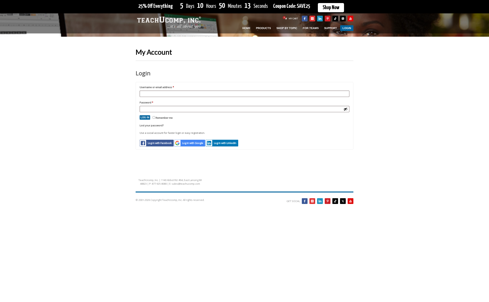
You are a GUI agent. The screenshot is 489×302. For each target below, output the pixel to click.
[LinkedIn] (320, 18)
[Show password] (345, 109)
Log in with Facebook (160, 143)
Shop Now (331, 7)
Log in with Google (192, 143)
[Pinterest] (327, 18)
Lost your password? (152, 125)
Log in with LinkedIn (225, 143)
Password (152, 102)
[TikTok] (335, 18)
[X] (343, 18)
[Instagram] (312, 18)
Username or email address (162, 87)
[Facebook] (305, 18)
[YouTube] (350, 18)
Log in (145, 117)
